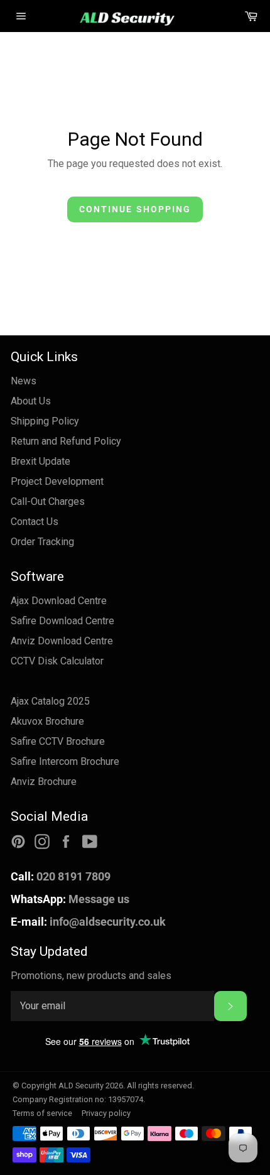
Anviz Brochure (44, 782)
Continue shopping (135, 209)
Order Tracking (42, 542)
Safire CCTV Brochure (58, 741)
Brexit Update (40, 461)
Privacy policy (106, 1113)
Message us (70, 899)
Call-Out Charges (48, 501)
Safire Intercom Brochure (65, 761)
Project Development (57, 481)
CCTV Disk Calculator (57, 661)
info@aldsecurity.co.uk (88, 921)
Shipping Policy (45, 421)
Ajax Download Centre (59, 601)
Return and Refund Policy (66, 441)
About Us (31, 401)
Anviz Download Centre (62, 641)
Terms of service (42, 1113)
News (23, 381)
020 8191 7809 (61, 876)
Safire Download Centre (62, 621)
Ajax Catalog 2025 (50, 701)
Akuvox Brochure (47, 721)
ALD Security (81, 1085)
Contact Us (34, 522)
